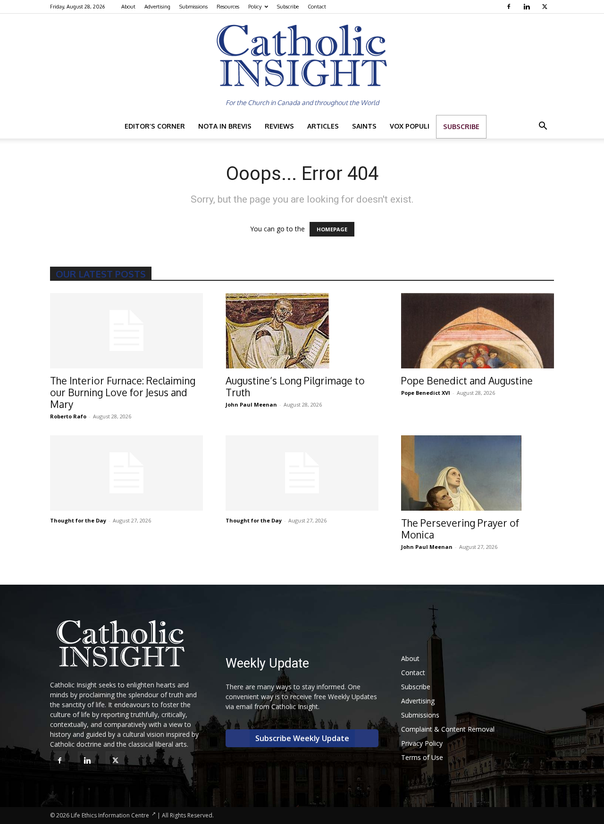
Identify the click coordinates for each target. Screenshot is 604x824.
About (128, 6)
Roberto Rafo (68, 416)
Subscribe (288, 6)
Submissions (193, 6)
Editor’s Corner (155, 126)
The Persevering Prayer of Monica (460, 528)
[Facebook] (510, 6)
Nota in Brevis (225, 126)
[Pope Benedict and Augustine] (477, 330)
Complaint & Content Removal (448, 729)
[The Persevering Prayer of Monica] (477, 473)
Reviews (279, 126)
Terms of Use (422, 757)
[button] (542, 126)
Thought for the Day (78, 520)
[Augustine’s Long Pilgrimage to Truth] (302, 330)
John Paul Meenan (251, 404)
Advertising (157, 6)
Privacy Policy (422, 743)
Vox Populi (409, 126)
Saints (364, 126)
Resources (228, 6)
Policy (254, 6)
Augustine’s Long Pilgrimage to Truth (295, 386)
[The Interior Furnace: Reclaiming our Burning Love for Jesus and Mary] (126, 330)
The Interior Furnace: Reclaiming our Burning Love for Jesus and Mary (122, 392)
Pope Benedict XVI (425, 392)
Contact (317, 6)
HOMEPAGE (332, 229)
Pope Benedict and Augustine (467, 380)
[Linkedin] (528, 6)
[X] (545, 6)
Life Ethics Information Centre (110, 815)
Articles (323, 126)
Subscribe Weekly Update (302, 738)
